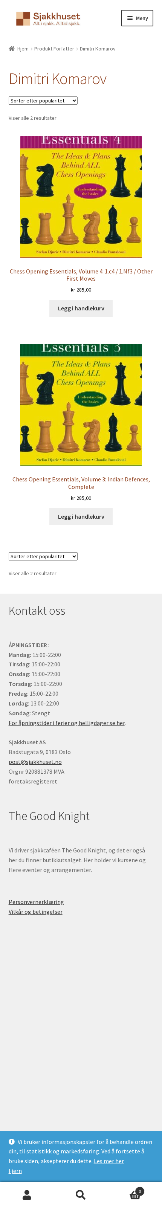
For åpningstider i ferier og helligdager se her (67, 723)
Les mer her (109, 1161)
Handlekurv (124, 1188)
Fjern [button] (15, 1170)
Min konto (27, 1195)
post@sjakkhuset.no (35, 761)
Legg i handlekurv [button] (81, 308)
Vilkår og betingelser (36, 911)
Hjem (23, 48)
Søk (81, 1195)
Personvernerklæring (36, 902)
